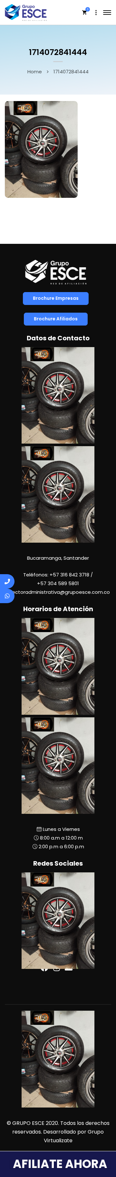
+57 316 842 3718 (69, 574)
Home (34, 71)
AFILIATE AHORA (60, 1164)
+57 (58, 583)
